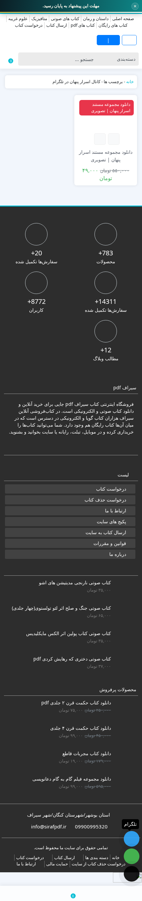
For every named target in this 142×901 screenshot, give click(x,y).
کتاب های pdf (83, 25)
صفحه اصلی (123, 18)
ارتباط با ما (115, 510)
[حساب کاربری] (23, 893)
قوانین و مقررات (109, 543)
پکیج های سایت (111, 521)
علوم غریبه (18, 18)
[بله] (131, 873)
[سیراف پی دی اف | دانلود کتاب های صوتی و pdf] (35, 40)
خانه (130, 81)
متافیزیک (39, 18)
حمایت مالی (57, 864)
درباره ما (117, 554)
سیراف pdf (77, 404)
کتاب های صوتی (65, 18)
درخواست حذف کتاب (105, 500)
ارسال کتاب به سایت (106, 532)
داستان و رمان (96, 18)
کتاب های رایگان (112, 25)
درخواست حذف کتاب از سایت (98, 864)
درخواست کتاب (29, 25)
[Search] (25, 59)
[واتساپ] (131, 856)
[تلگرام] (131, 838)
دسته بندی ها (96, 857)
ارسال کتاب (56, 25)
